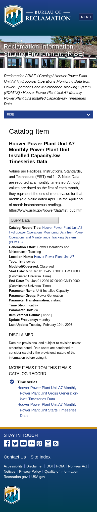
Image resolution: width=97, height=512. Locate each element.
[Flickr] (31, 443)
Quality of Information (61, 471)
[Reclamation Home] (37, 17)
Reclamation (14, 76)
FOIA (60, 466)
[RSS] (56, 444)
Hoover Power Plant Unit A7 (54, 257)
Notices (9, 471)
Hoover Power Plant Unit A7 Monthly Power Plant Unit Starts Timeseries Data (47, 410)
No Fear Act (77, 466)
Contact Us (15, 457)
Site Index (40, 457)
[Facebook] (7, 443)
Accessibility (13, 466)
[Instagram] (48, 443)
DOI (50, 466)
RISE (31, 76)
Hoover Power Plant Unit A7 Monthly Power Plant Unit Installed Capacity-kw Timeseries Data (45, 98)
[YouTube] (23, 443)
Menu (86, 17)
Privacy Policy (30, 471)
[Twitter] (15, 443)
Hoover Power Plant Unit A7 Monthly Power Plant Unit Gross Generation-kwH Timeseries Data (47, 393)
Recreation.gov (16, 477)
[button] (34, 220)
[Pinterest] (40, 444)
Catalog (45, 76)
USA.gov (38, 477)
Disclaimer (34, 466)
